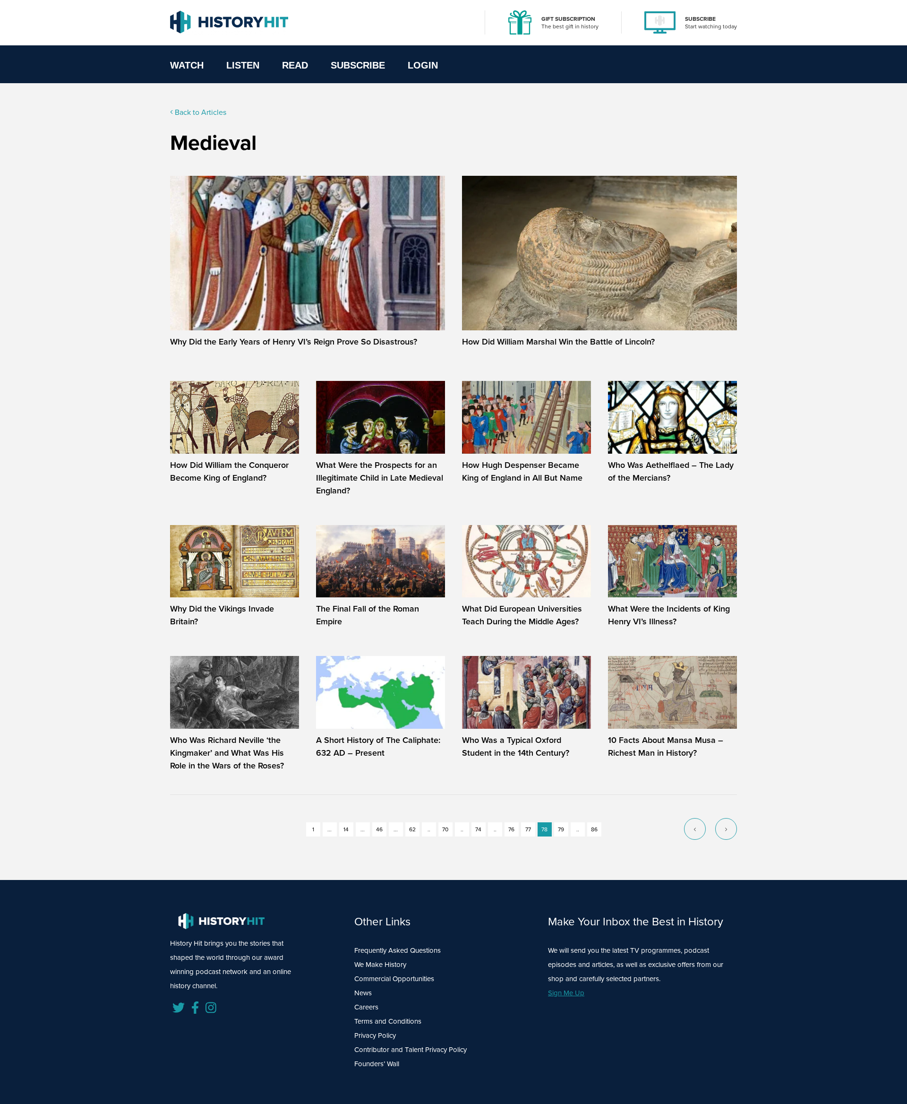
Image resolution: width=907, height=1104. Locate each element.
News (363, 993)
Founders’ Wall (376, 1064)
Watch (187, 65)
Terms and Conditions (387, 1021)
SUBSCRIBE (700, 19)
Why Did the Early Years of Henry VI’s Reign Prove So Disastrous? (293, 341)
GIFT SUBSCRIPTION (568, 19)
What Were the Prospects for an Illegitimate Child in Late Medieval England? (379, 477)
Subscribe (358, 65)
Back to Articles (199, 112)
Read (295, 65)
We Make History (380, 964)
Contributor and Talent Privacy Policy (410, 1049)
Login (423, 65)
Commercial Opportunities (394, 978)
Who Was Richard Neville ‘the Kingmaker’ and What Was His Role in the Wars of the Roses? (227, 752)
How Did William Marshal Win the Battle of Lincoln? (558, 341)
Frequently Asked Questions (397, 950)
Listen (242, 65)
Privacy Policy (375, 1035)
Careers (366, 1007)
